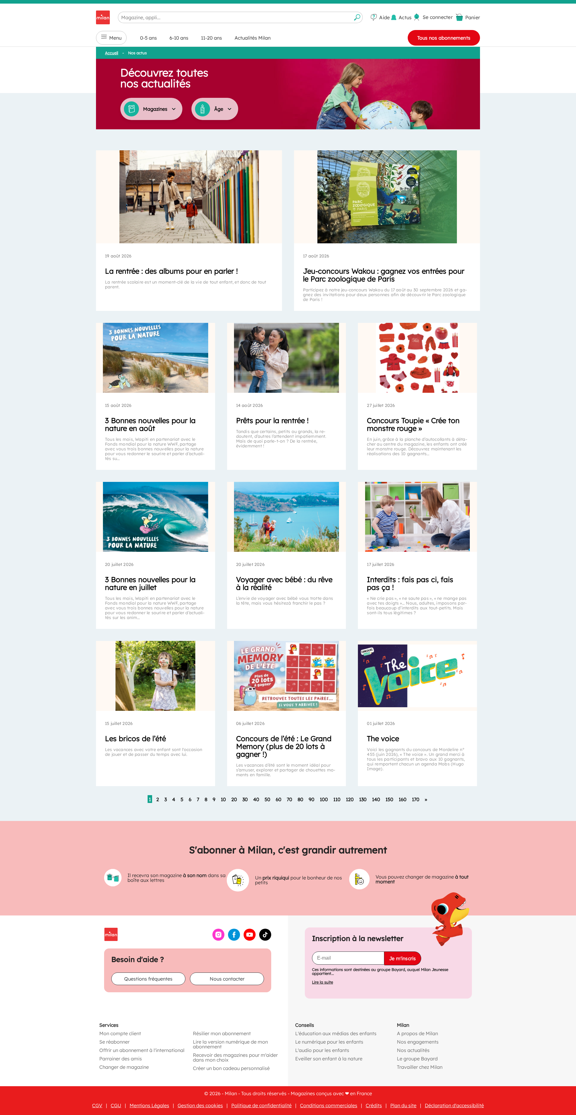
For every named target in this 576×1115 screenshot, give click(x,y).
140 (376, 799)
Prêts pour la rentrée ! (272, 420)
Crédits (374, 1105)
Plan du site (403, 1105)
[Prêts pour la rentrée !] (286, 358)
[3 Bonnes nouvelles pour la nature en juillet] (155, 517)
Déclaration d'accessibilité (454, 1105)
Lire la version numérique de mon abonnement (230, 1044)
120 (350, 799)
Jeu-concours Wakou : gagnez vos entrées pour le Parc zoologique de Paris (383, 274)
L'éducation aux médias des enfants (335, 1033)
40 (256, 799)
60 (278, 799)
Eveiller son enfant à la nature (328, 1058)
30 (245, 799)
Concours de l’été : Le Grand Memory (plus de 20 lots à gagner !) (284, 746)
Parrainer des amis (120, 1058)
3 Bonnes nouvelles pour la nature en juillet (150, 583)
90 (311, 799)
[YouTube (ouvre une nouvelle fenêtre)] (250, 939)
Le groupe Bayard (417, 1058)
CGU (116, 1105)
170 (415, 799)
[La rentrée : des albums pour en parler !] (189, 196)
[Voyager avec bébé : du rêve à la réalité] (286, 517)
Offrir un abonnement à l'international (141, 1050)
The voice (383, 738)
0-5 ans (148, 38)
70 (289, 799)
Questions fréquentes (148, 979)
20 (234, 799)
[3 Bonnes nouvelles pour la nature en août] (155, 358)
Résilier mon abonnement (222, 1033)
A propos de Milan (417, 1033)
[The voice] (417, 676)
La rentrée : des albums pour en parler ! (171, 270)
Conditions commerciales (328, 1105)
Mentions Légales (149, 1105)
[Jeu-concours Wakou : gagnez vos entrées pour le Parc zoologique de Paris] (387, 196)
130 (363, 799)
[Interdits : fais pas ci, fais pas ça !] (417, 517)
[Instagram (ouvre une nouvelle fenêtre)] (218, 939)
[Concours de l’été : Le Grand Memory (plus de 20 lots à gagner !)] (286, 676)
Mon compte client (120, 1033)
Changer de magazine (124, 1067)
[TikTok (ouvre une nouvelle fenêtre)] (265, 939)
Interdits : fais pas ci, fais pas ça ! (410, 583)
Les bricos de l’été (135, 738)
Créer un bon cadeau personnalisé (231, 1068)
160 (402, 799)
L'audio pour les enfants (322, 1050)
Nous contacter (227, 979)
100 (324, 799)
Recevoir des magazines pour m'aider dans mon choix (235, 1057)
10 (223, 799)
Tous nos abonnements (443, 38)
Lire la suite (322, 982)
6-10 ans (179, 38)
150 (389, 799)
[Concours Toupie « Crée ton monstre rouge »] (417, 358)
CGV (97, 1105)
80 (300, 799)
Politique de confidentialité (261, 1105)
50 (267, 799)
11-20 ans (211, 38)
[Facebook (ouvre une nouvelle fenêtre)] (234, 939)
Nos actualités (413, 1050)
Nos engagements (418, 1041)
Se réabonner (114, 1041)
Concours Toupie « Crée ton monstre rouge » (413, 424)
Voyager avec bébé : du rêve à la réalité (284, 583)
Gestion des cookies (200, 1105)
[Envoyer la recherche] (357, 17)
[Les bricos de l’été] (155, 676)
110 (336, 799)
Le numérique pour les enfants (329, 1041)
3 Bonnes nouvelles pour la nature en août (150, 424)
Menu (115, 38)
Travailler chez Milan (419, 1067)
